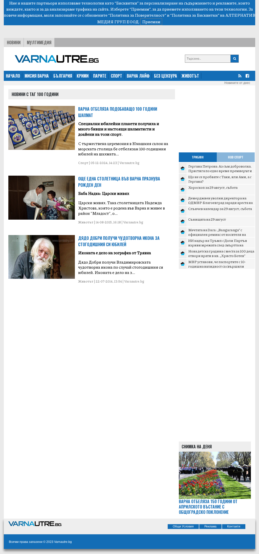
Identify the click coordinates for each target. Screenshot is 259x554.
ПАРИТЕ (99, 76)
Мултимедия (39, 42)
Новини (13, 42)
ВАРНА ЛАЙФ (138, 76)
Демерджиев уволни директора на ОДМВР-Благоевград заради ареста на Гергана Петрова (220, 202)
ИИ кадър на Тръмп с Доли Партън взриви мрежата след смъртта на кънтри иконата (217, 245)
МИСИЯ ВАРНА (37, 76)
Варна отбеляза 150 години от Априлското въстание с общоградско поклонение (208, 507)
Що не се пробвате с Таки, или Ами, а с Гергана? (219, 179)
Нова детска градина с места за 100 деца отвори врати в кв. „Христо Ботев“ (221, 253)
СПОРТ (116, 76)
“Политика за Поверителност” (137, 15)
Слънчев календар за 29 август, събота (220, 208)
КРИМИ (83, 76)
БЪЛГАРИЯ (62, 76)
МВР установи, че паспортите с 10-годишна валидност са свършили (217, 264)
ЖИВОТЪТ (190, 76)
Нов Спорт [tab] (235, 157)
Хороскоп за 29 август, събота (213, 187)
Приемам (151, 22)
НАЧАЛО (13, 76)
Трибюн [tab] (198, 157)
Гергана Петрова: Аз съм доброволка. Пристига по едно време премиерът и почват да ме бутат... (220, 170)
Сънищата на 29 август (207, 219)
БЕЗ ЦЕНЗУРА (165, 76)
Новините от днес (237, 83)
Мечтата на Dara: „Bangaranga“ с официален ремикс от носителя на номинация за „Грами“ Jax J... (217, 234)
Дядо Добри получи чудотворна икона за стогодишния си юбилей (119, 241)
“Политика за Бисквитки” (194, 15)
